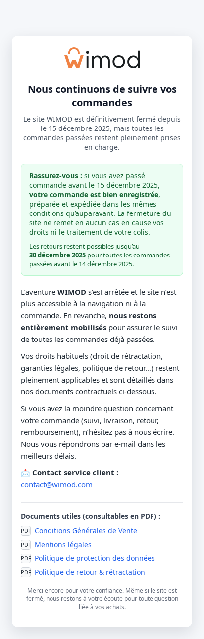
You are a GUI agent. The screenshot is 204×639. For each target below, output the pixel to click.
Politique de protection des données (95, 558)
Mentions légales (63, 544)
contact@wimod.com (57, 484)
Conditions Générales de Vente (86, 530)
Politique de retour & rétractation (90, 572)
